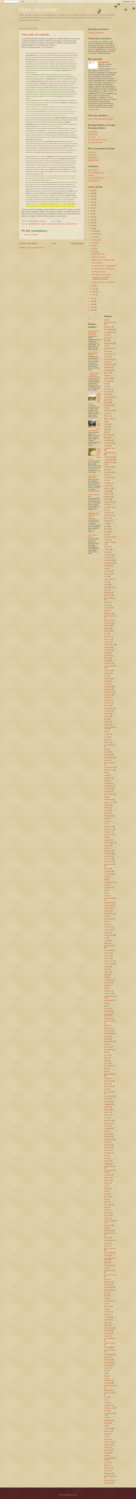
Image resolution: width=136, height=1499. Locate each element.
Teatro (106, 1376)
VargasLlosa (108, 1445)
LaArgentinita (108, 930)
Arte (105, 383)
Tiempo (106, 1402)
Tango (106, 1370)
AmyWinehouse (109, 359)
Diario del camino (38, 9)
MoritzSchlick (108, 1086)
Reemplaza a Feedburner (96, 33)
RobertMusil (107, 1282)
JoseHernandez (109, 913)
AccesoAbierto (108, 329)
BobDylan (107, 424)
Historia (106, 810)
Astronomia (107, 391)
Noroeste (107, 1115)
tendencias (107, 1390)
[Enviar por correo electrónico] (52, 221)
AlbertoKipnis (108, 348)
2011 (92, 228)
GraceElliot (107, 783)
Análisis (106, 362)
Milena (106, 1068)
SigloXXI (107, 1325)
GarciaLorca (108, 755)
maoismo (107, 1008)
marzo (94, 289)
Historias (107, 813)
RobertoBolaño (108, 1287)
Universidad (107, 1428)
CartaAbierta (108, 483)
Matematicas (108, 1031)
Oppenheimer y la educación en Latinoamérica (93, 332)
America (106, 356)
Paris (105, 1155)
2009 (92, 301)
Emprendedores (109, 644)
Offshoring (107, 1134)
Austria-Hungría (109, 397)
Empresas (107, 647)
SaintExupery (108, 1301)
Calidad (106, 445)
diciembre (95, 231)
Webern (106, 1465)
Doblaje (106, 610)
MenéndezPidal (109, 1049)
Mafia (106, 988)
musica (106, 1089)
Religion (106, 1262)
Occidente (107, 1128)
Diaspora (107, 605)
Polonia (106, 1210)
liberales (106, 943)
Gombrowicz (108, 778)
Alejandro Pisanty (93, 160)
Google (106, 780)
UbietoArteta (108, 1420)
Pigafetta (107, 1188)
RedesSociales (108, 1253)
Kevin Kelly (91, 155)
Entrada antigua (77, 243)
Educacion (107, 631)
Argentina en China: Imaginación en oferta (94, 514)
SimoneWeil (107, 1330)
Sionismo (107, 1336)
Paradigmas (107, 1153)
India (105, 837)
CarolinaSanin (108, 477)
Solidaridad (107, 1360)
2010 (92, 298)
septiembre (95, 240)
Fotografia (107, 734)
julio (93, 246)
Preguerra (107, 1218)
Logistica (107, 972)
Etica (55, 224)
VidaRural (107, 1453)
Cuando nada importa (98, 254)
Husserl (106, 821)
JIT (105, 893)
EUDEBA (107, 681)
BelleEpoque (108, 405)
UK (105, 1426)
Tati (105, 1373)
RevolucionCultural (110, 1270)
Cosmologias (108, 574)
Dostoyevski (108, 620)
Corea (106, 568)
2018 (92, 214)
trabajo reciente (44, 169)
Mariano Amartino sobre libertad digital (103, 260)
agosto (94, 243)
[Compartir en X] (56, 221)
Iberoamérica (108, 826)
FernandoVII (108, 711)
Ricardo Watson (93, 170)
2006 (92, 310)
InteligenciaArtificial (110, 864)
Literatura (107, 958)
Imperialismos (108, 834)
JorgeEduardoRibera (110, 898)
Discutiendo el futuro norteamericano (103, 269)
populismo (107, 1213)
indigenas (107, 840)
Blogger (74, 1495)
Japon (106, 885)
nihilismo (107, 1112)
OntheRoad (107, 1136)
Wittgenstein (108, 1473)
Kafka (106, 921)
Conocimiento (108, 560)
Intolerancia (107, 871)
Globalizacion (108, 770)
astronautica (108, 389)
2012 (92, 225)
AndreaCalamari (109, 365)
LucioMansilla (108, 980)
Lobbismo (107, 966)
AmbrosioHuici (108, 354)
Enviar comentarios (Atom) (36, 247)
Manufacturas (108, 1000)
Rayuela (106, 1246)
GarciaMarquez (108, 757)
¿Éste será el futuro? (92, 536)
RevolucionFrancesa (110, 1275)
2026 (92, 190)
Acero (106, 335)
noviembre (95, 234)
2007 (92, 307)
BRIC (105, 432)
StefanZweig (108, 1365)
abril (93, 286)
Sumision (107, 1368)
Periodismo (107, 1175)
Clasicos (106, 547)
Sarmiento (107, 1306)
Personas (107, 1180)
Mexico (106, 1055)
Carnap (106, 475)
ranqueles (107, 1243)
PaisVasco (107, 1150)
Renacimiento (108, 1265)
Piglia (106, 1191)
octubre (94, 237)
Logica (106, 969)
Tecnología (107, 1383)
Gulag (106, 797)
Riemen (106, 1279)
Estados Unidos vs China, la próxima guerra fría (94, 375)
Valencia (106, 1439)
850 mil (39, 167)
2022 (92, 202)
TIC (105, 1400)
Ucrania (106, 1423)
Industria (106, 845)
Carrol (106, 480)
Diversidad (107, 608)
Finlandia (107, 722)
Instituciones (61, 224)
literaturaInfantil (109, 961)
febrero (94, 291)
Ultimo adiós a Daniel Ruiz (92, 476)
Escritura (107, 658)
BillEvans (107, 416)
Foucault (106, 737)
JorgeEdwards (108, 902)
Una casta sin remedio (35, 34)
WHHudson (107, 1468)
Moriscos (107, 1083)
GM (105, 772)
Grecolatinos (108, 789)
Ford (105, 731)
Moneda (106, 1078)
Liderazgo (107, 953)
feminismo (107, 705)
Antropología (108, 370)
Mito (105, 1071)
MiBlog (106, 1060)
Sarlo (105, 1303)
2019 (92, 211)
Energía (106, 652)
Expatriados (107, 686)
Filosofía (106, 713)
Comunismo (107, 557)
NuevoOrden (108, 1120)
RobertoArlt (107, 1285)
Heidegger (107, 805)
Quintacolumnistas (110, 1233)
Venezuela (107, 1450)
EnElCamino (108, 650)
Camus (106, 469)
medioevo (107, 1036)
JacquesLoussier (109, 882)
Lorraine (106, 974)
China (106, 526)
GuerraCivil (107, 791)
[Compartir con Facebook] (58, 221)
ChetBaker (107, 521)
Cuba (105, 582)
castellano (107, 486)
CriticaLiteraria (108, 579)
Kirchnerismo (108, 927)
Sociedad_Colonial (109, 1350)
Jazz (105, 890)
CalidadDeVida (108, 457)
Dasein (106, 590)
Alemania (107, 351)
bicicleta (106, 413)
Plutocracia (107, 1205)
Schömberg (107, 1312)
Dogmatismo (108, 613)
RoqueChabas (108, 1290)
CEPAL (106, 504)
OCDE (106, 1131)
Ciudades (107, 540)
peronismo (107, 1177)
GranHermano (108, 786)
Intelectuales (108, 861)
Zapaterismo (108, 1483)
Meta (105, 1052)
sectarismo (107, 1317)
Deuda (106, 602)
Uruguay (106, 1434)
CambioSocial (108, 467)
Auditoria (107, 394)
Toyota (106, 1410)
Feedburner (107, 700)
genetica (106, 760)
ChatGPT (107, 518)
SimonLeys (107, 1333)
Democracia (107, 595)
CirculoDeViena (109, 537)
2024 (92, 196)
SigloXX (106, 1322)
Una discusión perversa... (99, 271)
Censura (106, 499)
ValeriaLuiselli (108, 1442)
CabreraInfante (108, 443)
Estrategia (49, 224)
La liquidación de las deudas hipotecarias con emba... (100, 278)
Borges (106, 427)
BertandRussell (108, 410)
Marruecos (107, 1028)
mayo (94, 251)
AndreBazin (107, 367)
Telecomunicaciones (110, 1386)
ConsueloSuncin (109, 563)
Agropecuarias (108, 343)
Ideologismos (108, 829)
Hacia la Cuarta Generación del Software (100, 119)
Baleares (107, 400)
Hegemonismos (109, 802)
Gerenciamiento (109, 767)
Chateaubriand (108, 515)
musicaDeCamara (109, 1092)
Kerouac (106, 924)
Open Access (108, 1139)
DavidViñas (107, 592)
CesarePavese (108, 507)
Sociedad (107, 1347)
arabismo (107, 373)
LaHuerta (107, 932)
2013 (92, 223)
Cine (105, 534)
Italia (105, 879)
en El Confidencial (47, 47)
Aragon (106, 375)
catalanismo (108, 488)
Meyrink (106, 1058)
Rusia (106, 1295)
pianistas (107, 1183)
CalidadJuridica (108, 460)
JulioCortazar (108, 919)
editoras (106, 628)
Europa (106, 684)
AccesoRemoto (109, 332)
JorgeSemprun (108, 905)
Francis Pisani (92, 157)
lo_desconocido (109, 964)
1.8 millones (61, 165)
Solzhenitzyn (108, 1362)
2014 (92, 220)
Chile (105, 523)
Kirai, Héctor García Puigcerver (97, 140)
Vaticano (106, 1447)
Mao (105, 1006)
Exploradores (108, 689)
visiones (106, 1462)
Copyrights (107, 565)
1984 (105, 320)
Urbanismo (107, 1431)
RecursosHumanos (110, 1248)
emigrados (107, 642)
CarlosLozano (108, 472)
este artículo (39, 156)
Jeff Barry (91, 175)
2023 (92, 199)
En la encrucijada (97, 263)
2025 (92, 193)
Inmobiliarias (108, 853)
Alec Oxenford (92, 131)
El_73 (106, 634)
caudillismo (107, 496)
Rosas (106, 1293)
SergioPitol (107, 1320)
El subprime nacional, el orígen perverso (104, 266)
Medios (106, 1039)
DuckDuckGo (108, 623)
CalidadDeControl (109, 448)
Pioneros (107, 1196)
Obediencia (107, 1123)
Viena (106, 1455)
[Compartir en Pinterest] (60, 221)
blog (105, 421)
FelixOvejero (108, 703)
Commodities (108, 555)
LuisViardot (107, 982)
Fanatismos (107, 695)
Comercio (107, 549)
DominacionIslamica (110, 616)
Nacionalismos (108, 1096)
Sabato (106, 1298)
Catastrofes (107, 494)
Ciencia (106, 531)
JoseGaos (107, 911)
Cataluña (107, 491)
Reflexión (107, 1255)
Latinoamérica (108, 935)
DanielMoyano (108, 587)
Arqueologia (107, 381)
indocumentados (109, 843)
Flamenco (107, 724)
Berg (105, 408)
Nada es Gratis (92, 134)
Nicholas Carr (92, 152)
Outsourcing (108, 1147)
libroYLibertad (108, 950)
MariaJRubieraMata (110, 1021)
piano (105, 1186)
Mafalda (106, 985)
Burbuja (106, 437)
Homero (106, 818)
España (43, 224)
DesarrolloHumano (109, 598)
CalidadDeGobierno (34, 224)
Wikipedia (107, 1470)
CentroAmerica (108, 502)
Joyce (106, 916)
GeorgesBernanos (109, 763)
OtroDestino (107, 1145)
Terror (106, 1397)
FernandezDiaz (108, 708)
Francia (106, 739)
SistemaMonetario (109, 1338)
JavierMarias (108, 887)
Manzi (106, 1003)
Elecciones (107, 636)
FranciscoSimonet (109, 745)
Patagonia (107, 1161)
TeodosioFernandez (110, 1393)
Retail (106, 1268)
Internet (106, 869)
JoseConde (107, 908)
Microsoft (107, 1063)
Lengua (106, 940)
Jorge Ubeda (105, 62)
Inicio (54, 243)
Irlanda (106, 877)
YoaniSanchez (108, 1480)
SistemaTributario (109, 1343)
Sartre (106, 1309)
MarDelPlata (108, 1011)
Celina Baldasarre (93, 181)
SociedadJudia (108, 1354)
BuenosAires (108, 435)
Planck (106, 1202)
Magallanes (107, 991)
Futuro (106, 752)
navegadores (108, 1104)
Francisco (107, 742)
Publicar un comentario (31, 235)
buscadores (107, 440)
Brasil (106, 429)
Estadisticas (108, 663)
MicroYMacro (108, 1066)
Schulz (106, 1314)
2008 (92, 304)
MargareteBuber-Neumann (109, 1014)
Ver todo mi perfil (93, 109)
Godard (106, 775)
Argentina (107, 378)
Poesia (106, 1207)
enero (94, 294)
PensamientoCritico (110, 1166)
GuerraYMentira (109, 794)
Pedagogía (107, 1163)
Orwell (106, 1142)
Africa (106, 340)
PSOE (106, 1228)
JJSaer (106, 895)
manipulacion (108, 993)
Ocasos (106, 1126)
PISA (105, 1199)
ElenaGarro (107, 639)
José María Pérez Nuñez (95, 178)
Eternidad (107, 673)
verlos (75, 68)
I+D (105, 824)
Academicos (108, 327)
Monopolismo (108, 1081)
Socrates (107, 1357)
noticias (106, 1118)
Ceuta (106, 510)
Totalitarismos (108, 1408)
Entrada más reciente (28, 243)
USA (105, 1436)
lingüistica (107, 955)
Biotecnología (108, 419)
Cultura (106, 584)
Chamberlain (108, 513)
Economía (107, 625)
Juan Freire (91, 137)
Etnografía (107, 678)
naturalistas (107, 1101)
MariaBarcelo (108, 1018)
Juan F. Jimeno (72, 169)
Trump (106, 1417)
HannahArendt (108, 799)
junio (93, 249)
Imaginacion (108, 832)
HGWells (107, 808)
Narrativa (107, 1099)
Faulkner (106, 697)
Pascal (106, 1158)
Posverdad (107, 1215)
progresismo (108, 1225)
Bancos (106, 402)
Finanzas (107, 716)
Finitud (106, 719)
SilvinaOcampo (108, 1328)
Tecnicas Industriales (107, 1379)
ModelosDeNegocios (110, 1074)
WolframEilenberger (110, 1476)
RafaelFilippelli (108, 1240)
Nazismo (107, 1107)
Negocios (107, 1109)
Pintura (106, 1194)
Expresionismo (108, 692)
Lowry (106, 977)
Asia (105, 386)
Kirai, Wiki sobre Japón (95, 142)
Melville (106, 1044)
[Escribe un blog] (54, 221)
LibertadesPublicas (72, 224)
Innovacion (107, 856)
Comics (106, 552)
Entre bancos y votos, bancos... (101, 274)
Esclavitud (107, 655)
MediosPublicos (109, 1041)
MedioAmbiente (109, 1033)
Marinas (106, 1025)
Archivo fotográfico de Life (96, 172)
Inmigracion (107, 851)
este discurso (52, 150)
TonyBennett (108, 1405)
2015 (92, 217)
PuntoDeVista (108, 1230)
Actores (106, 338)
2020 (92, 208)
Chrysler (106, 529)
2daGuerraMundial (109, 322)
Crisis (106, 576)
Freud (106, 749)
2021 (92, 205)
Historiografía (108, 816)
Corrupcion (107, 571)
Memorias (107, 1047)
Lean (105, 938)
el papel (50, 145)
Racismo (107, 1237)
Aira (105, 346)
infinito (106, 848)
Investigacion (108, 874)
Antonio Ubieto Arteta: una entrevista (103, 282)
